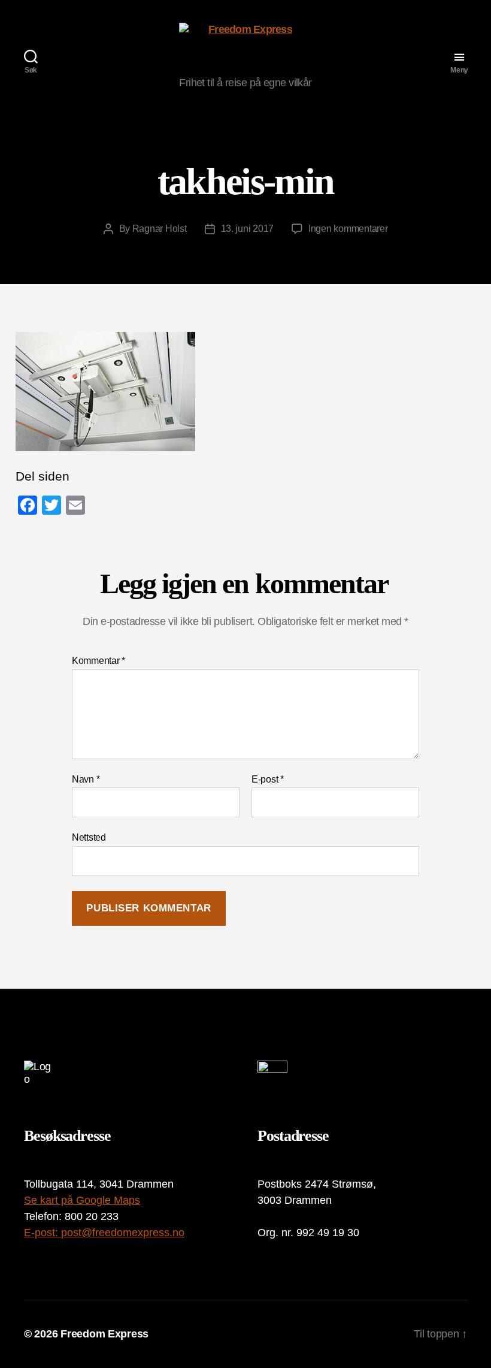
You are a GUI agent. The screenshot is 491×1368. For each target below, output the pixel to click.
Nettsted (89, 837)
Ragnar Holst (159, 229)
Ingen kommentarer (347, 229)
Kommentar (98, 661)
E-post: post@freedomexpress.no (104, 1233)
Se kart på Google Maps (82, 1200)
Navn (85, 779)
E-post (267, 779)
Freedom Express (104, 1334)
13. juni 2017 (247, 229)
